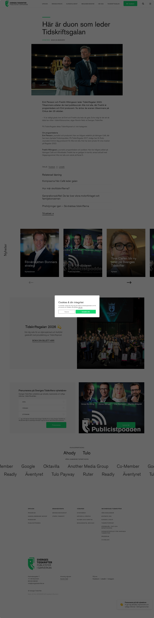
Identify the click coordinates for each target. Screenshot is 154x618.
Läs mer (80, 307)
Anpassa (66, 311)
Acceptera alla (86, 312)
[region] (77, 309)
